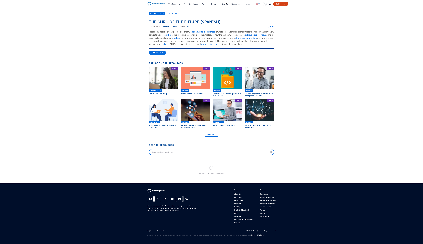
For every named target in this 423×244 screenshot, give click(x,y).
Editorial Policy (265, 216)
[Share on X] (268, 27)
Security (214, 4)
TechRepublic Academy (268, 200)
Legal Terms (151, 231)
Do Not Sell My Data (173, 210)
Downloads (264, 194)
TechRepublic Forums (267, 197)
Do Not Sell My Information (243, 220)
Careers (237, 223)
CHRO (169, 35)
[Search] (270, 4)
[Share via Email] (273, 27)
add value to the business (203, 32)
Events (225, 4)
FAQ (235, 213)
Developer (193, 4)
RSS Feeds (237, 204)
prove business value (211, 44)
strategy (176, 38)
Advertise (237, 216)
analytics (165, 44)
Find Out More (157, 53)
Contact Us (238, 197)
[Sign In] (265, 4)
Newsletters (238, 200)
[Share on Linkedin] (270, 27)
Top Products (174, 4)
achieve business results (256, 35)
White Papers (174, 13)
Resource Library (157, 13)
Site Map (237, 207)
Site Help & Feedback (241, 210)
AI (184, 4)
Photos (262, 210)
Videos (262, 213)
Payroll (204, 4)
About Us (237, 194)
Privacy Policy (161, 231)
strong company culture (246, 38)
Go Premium (281, 4)
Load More (211, 134)
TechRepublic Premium (267, 204)
